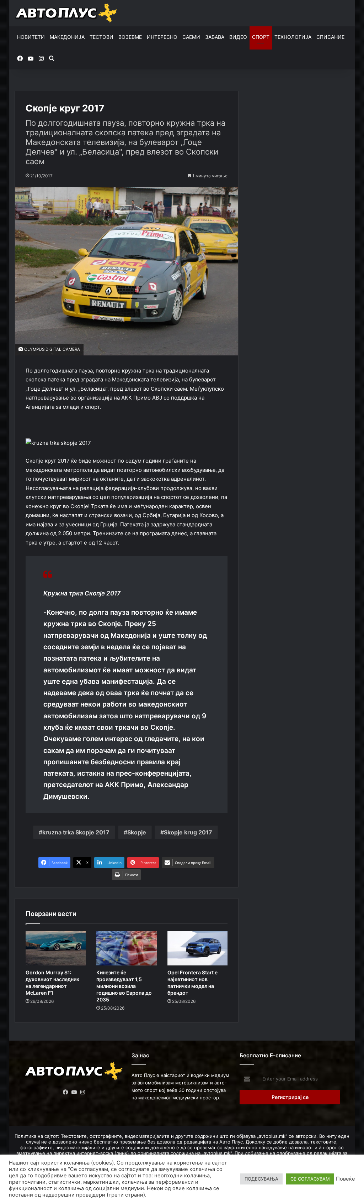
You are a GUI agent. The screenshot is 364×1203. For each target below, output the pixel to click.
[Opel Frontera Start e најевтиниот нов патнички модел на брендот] (197, 948)
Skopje (136, 832)
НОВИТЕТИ (31, 37)
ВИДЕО (238, 37)
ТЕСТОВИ (101, 37)
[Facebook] (65, 1092)
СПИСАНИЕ (330, 37)
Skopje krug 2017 (188, 832)
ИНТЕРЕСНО (162, 37)
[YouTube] (74, 1092)
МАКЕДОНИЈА (67, 37)
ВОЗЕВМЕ (130, 37)
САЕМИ (191, 37)
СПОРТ (260, 37)
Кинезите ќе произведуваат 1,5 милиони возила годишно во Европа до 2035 (124, 985)
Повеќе (345, 1179)
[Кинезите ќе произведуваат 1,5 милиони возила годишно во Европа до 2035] (126, 948)
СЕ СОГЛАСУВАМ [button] (310, 1179)
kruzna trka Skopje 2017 (75, 832)
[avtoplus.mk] (67, 13)
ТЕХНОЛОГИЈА (292, 37)
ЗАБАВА (214, 37)
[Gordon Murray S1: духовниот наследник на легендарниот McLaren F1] (56, 948)
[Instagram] (82, 1092)
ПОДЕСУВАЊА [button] (261, 1179)
